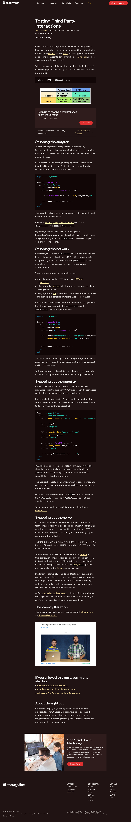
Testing (48, 33)
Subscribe (86, 123)
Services (40, 3)
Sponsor (91, 797)
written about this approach (54, 593)
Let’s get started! (118, 3)
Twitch (112, 794)
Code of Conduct (73, 814)
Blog (89, 3)
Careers (91, 786)
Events (90, 794)
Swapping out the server (54, 517)
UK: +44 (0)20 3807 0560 (92, 812)
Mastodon (113, 784)
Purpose (91, 789)
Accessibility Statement (88, 814)
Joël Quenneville (41, 30)
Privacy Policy (102, 814)
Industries (53, 3)
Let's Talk (70, 792)
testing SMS (41, 511)
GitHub (112, 789)
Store (90, 800)
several (51, 54)
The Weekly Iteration (51, 607)
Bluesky (112, 786)
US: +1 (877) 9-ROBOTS (74, 812)
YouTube (113, 792)
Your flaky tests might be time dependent (56, 689)
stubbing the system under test (59, 223)
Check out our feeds (83, 132)
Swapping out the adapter (55, 381)
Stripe (59, 568)
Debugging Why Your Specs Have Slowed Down (59, 693)
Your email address (48, 118)
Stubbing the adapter (52, 142)
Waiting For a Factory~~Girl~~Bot (52, 685)
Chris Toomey (87, 612)
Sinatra (83, 555)
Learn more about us (58, 722)
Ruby (42, 33)
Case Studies (67, 3)
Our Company (93, 784)
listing (65, 54)
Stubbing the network (52, 249)
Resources (79, 3)
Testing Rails (81, 57)
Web (37, 33)
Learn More (75, 764)
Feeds (112, 797)
